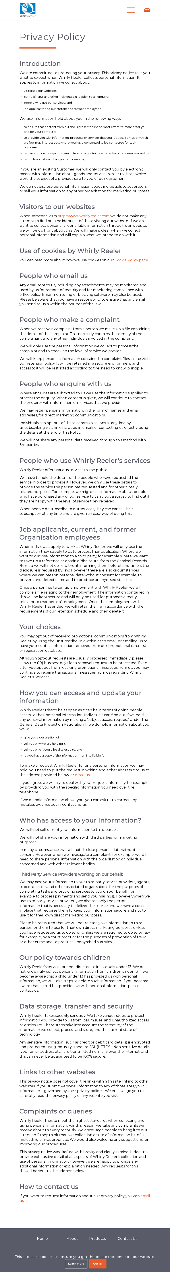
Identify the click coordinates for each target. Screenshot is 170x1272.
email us (82, 775)
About (72, 1238)
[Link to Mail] (147, 10)
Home (42, 1238)
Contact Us (127, 1238)
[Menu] (129, 10)
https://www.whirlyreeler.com (84, 216)
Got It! (97, 1263)
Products (97, 1238)
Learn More (76, 1263)
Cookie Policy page (131, 260)
